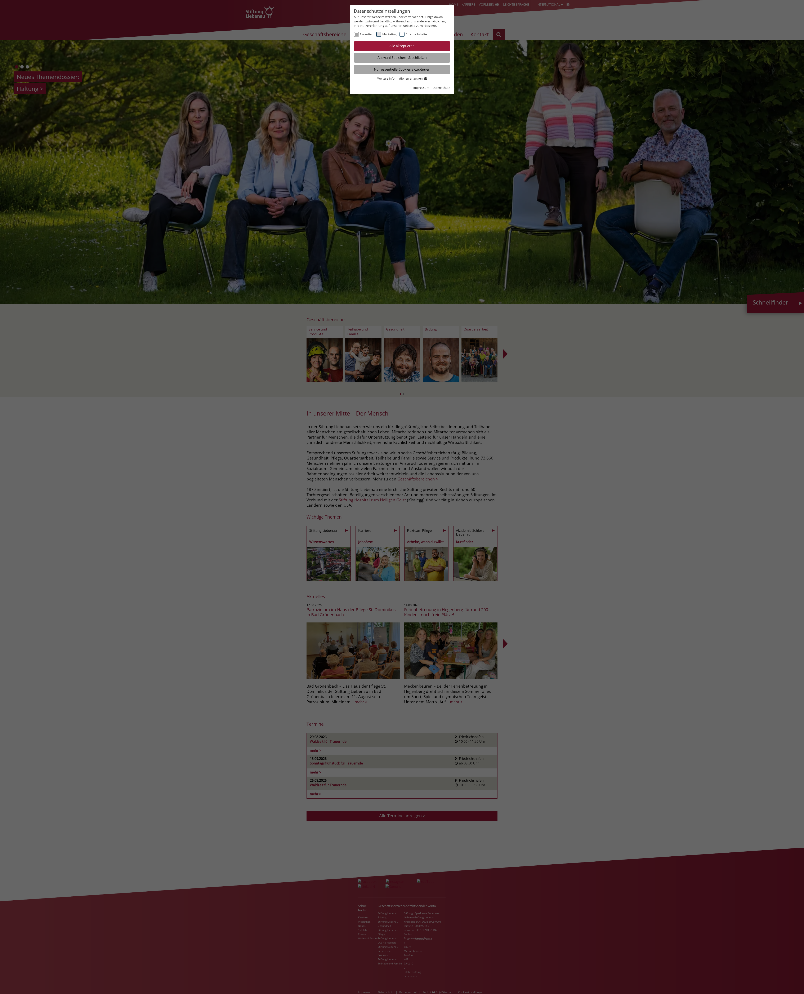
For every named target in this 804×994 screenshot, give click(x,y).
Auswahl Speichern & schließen (402, 57)
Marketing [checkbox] (389, 34)
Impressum (421, 88)
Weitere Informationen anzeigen (400, 78)
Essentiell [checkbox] (366, 34)
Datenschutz (441, 88)
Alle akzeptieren (402, 46)
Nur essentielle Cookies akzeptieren (402, 69)
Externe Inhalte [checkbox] (416, 34)
